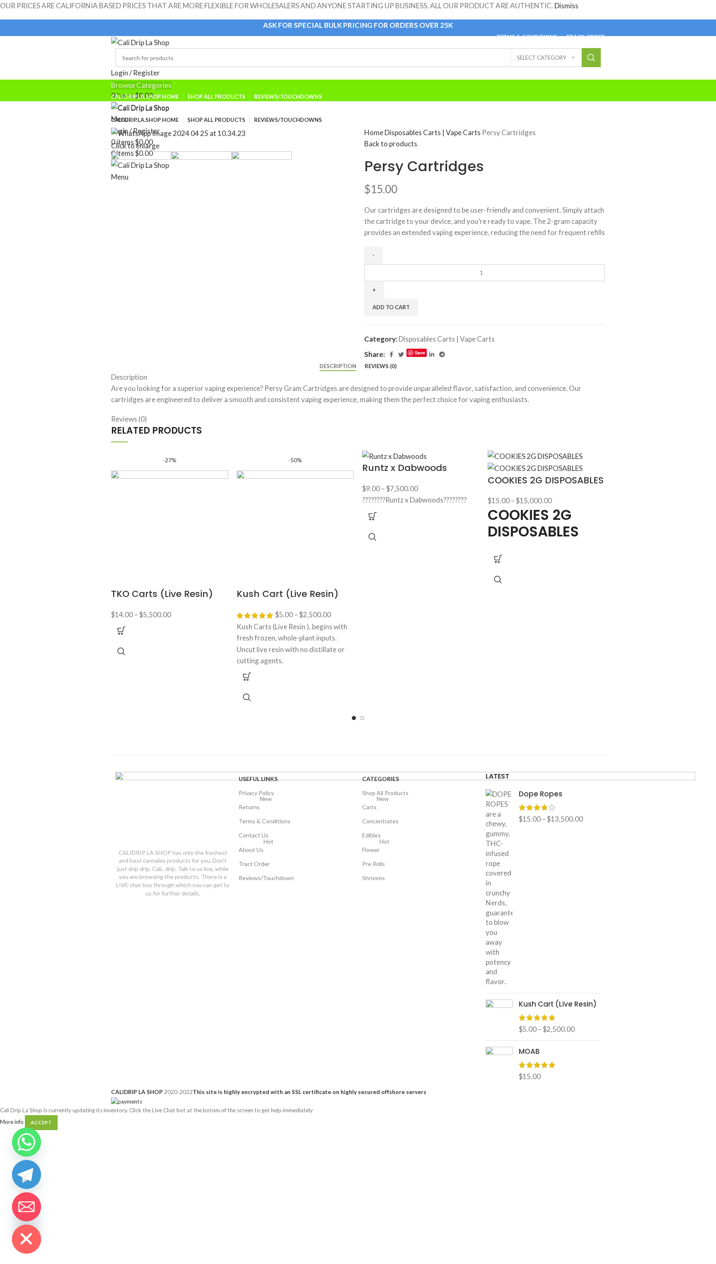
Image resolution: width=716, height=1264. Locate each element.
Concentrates (380, 821)
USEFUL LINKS (258, 778)
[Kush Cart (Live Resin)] (499, 1017)
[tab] (337, 366)
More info (12, 1122)
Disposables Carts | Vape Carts (433, 132)
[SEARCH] (591, 57)
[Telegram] (26, 1174)
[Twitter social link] (401, 354)
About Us (256, 848)
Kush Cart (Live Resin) (288, 593)
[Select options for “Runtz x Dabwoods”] (372, 516)
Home (374, 132)
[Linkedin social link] (432, 354)
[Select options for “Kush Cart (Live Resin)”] (247, 676)
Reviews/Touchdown (266, 877)
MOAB (529, 1051)
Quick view (121, 651)
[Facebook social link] (391, 354)
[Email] (26, 1206)
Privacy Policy (256, 792)
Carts (375, 805)
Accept (41, 1122)
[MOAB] (499, 1064)
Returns (255, 805)
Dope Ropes (540, 794)
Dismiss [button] (566, 5)
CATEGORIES (380, 778)
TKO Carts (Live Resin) (162, 593)
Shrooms (373, 877)
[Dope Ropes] (499, 888)
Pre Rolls (373, 863)
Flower (375, 848)
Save (420, 352)
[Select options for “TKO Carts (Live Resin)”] (121, 630)
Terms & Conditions (264, 821)
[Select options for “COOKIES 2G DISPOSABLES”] (498, 558)
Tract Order (254, 863)
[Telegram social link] (442, 354)
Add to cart (391, 307)
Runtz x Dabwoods (404, 467)
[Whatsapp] (26, 1142)
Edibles (371, 835)
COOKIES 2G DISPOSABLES (546, 480)
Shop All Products (385, 792)
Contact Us (253, 835)
